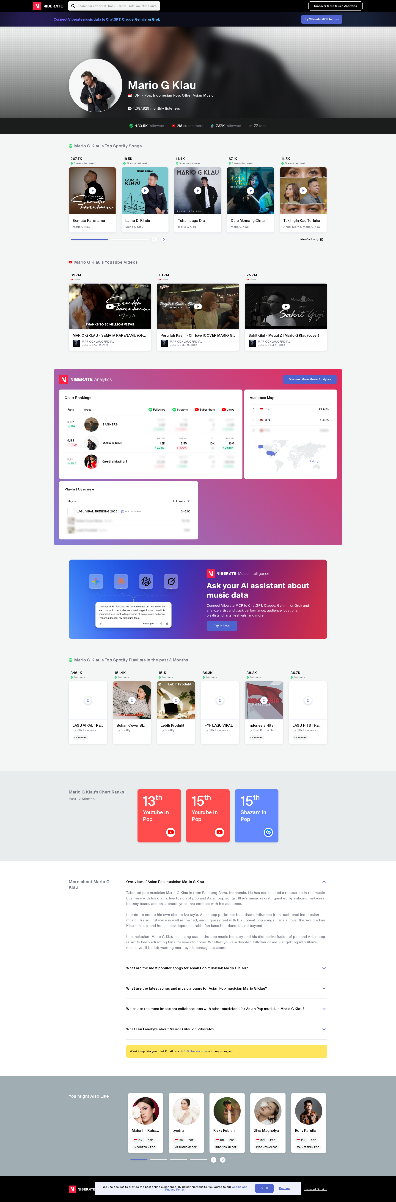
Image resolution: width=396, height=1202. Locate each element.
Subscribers (207, 409)
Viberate (48, 6)
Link (123, 511)
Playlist (72, 501)
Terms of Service (315, 1189)
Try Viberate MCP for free (321, 19)
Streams (182, 409)
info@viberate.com (194, 1051)
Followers (159, 409)
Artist (87, 409)
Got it (264, 1188)
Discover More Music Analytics (335, 6)
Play (92, 190)
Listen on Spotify (309, 239)
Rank (70, 409)
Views (230, 409)
